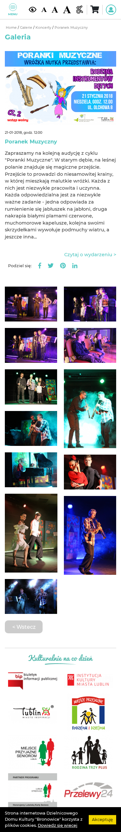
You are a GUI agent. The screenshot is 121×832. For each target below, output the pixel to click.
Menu (12, 14)
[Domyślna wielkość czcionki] (43, 9)
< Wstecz (23, 627)
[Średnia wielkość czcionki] (55, 9)
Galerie (26, 28)
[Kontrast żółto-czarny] (32, 9)
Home (12, 28)
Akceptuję (102, 819)
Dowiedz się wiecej (57, 825)
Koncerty (43, 28)
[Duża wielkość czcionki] (67, 10)
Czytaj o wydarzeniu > (90, 255)
